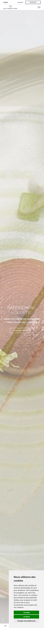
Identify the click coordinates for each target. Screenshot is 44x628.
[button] (2, 619)
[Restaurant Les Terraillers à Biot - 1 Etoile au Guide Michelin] (23, 7)
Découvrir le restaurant (22, 330)
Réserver (33, 2)
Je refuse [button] (26, 617)
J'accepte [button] (26, 612)
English (5, 2)
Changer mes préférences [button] (26, 621)
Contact (20, 2)
